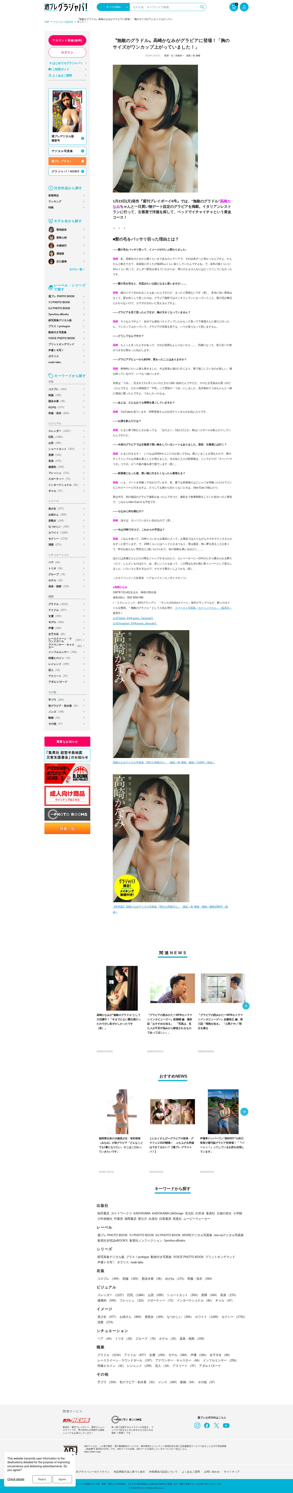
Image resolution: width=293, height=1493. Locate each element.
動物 (55, 717)
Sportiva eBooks (58, 314)
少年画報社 (104, 1218)
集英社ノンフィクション (145, 1240)
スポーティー (60, 478)
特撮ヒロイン (60, 658)
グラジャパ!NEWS (63, 22)
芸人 (55, 670)
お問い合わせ (212, 1471)
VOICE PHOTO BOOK (61, 338)
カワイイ (59, 532)
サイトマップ (231, 1471)
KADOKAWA (142, 1213)
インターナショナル (64, 484)
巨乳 (56, 436)
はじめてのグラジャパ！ (67, 63)
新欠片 (142, 1218)
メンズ (57, 711)
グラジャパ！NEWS (65, 171)
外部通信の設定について (163, 1471)
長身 (55, 460)
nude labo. (55, 362)
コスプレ (58, 389)
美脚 (55, 454)
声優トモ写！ (56, 350)
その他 (56, 723)
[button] (246, 1006)
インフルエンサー (63, 652)
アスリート (58, 675)
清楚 (55, 544)
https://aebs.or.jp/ (92, 1451)
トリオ (56, 568)
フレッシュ (59, 472)
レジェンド (59, 664)
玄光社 (189, 1213)
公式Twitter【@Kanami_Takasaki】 (133, 618)
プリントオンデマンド (61, 344)
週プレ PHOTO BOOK (61, 296)
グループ (57, 574)
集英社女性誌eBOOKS (112, 1240)
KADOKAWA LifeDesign (167, 1213)
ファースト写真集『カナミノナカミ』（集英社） (203, 607)
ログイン (67, 52)
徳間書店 (131, 1218)
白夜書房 (165, 1218)
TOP (46, 22)
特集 (51, 207)
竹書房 (118, 1218)
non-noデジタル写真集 (229, 1235)
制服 (55, 395)
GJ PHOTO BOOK (59, 308)
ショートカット (62, 448)
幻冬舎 (200, 1213)
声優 (55, 628)
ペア (55, 562)
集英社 (210, 1213)
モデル (57, 622)
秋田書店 (103, 1213)
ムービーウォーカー (196, 1218)
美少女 (57, 508)
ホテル (56, 580)
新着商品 (53, 195)
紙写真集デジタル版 (60, 320)
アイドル (58, 610)
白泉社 (153, 1218)
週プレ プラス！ (62, 161)
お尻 (55, 442)
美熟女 (57, 520)
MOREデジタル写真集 (197, 1235)
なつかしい (59, 526)
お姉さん (58, 514)
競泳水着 (57, 401)
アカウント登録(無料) (67, 40)
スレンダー (60, 430)
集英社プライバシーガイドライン (90, 1471)
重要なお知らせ (67, 741)
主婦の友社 (224, 1213)
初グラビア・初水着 (64, 705)
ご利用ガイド (60, 69)
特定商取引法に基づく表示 (129, 1471)
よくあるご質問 (62, 75)
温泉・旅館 (59, 586)
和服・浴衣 (59, 413)
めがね (57, 407)
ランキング (54, 201)
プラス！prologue (59, 326)
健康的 (57, 466)
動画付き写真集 (57, 332)
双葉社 (177, 1218)
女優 (55, 616)
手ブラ (57, 699)
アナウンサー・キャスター (65, 646)
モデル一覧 (75, 269)
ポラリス (53, 356)
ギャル (56, 490)
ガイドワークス (121, 1213)
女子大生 (57, 634)
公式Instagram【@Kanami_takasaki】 (135, 623)
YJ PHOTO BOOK (59, 302)
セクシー (59, 538)
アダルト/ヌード (57, 681)
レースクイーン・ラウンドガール (65, 640)
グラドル (59, 604)
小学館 (237, 1213)
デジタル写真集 (62, 151)
